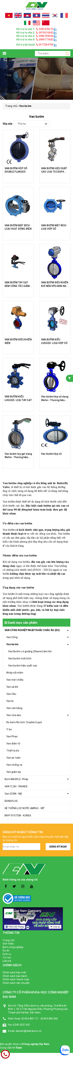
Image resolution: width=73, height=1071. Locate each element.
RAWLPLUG (11, 801)
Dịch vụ (7, 954)
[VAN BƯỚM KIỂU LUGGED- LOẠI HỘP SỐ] (54, 319)
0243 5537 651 (21, 1024)
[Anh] (18, 15)
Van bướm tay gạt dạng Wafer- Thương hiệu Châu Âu (18, 457)
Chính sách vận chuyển (16, 983)
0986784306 (46, 36)
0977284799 (45, 44)
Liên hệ (7, 961)
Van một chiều (14, 679)
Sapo (19, 1047)
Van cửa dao (13, 715)
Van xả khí (12, 686)
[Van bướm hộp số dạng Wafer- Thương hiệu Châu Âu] (54, 376)
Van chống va (14, 764)
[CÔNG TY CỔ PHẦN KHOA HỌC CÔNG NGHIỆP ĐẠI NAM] (36, 5)
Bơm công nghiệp (13, 947)
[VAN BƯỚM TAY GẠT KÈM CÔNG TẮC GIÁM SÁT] (18, 262)
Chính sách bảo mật (14, 972)
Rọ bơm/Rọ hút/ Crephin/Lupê (24, 722)
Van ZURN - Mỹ (13, 793)
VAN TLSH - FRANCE (16, 786)
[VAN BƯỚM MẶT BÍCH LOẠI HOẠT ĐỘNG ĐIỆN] (18, 205)
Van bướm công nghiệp (17, 483)
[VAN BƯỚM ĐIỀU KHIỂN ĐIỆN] (18, 319)
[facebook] (6, 886)
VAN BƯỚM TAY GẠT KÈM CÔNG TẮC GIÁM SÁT (17, 286)
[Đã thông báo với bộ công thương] (36, 898)
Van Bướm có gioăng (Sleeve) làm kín (30, 651)
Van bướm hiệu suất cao (22, 665)
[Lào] (36, 15)
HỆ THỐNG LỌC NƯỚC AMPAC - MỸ (24, 808)
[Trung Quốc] (45, 23)
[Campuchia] (27, 15)
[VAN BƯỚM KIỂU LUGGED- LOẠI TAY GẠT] (18, 376)
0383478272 (46, 29)
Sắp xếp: (8, 123)
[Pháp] (64, 15)
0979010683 (46, 32)
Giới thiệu (8, 943)
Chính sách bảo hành (15, 976)
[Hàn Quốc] (55, 15)
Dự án (6, 950)
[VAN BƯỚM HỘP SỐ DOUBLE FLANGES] (18, 148)
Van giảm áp (13, 771)
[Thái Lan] (45, 15)
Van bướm (12, 644)
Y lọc (9, 729)
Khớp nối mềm (14, 672)
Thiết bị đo (12, 750)
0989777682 (46, 39)
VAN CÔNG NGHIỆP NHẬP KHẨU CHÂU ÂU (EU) (32, 630)
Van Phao (12, 736)
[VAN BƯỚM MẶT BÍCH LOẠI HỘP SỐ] (54, 205)
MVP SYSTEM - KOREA (18, 815)
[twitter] (14, 886)
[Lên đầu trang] (67, 800)
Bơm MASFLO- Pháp (16, 779)
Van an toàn (13, 757)
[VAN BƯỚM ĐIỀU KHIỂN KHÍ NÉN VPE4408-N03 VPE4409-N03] (54, 262)
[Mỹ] (36, 23)
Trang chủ (9, 940)
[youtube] (31, 886)
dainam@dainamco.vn (29, 1031)
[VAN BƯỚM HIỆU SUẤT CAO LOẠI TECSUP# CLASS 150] (54, 148)
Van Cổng (12, 637)
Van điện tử (13, 743)
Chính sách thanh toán (16, 979)
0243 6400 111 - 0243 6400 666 (39, 1018)
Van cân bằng (14, 708)
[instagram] (23, 886)
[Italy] (27, 23)
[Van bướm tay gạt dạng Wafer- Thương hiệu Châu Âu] (18, 433)
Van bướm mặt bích (19, 658)
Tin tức (7, 957)
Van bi (10, 701)
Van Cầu (11, 693)
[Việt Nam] (9, 15)
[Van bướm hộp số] (54, 433)
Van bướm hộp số (51, 453)
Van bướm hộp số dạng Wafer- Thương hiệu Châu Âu (54, 400)
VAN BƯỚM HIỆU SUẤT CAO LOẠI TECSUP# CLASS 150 (54, 172)
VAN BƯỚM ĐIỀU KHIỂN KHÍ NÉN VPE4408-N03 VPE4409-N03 (54, 286)
